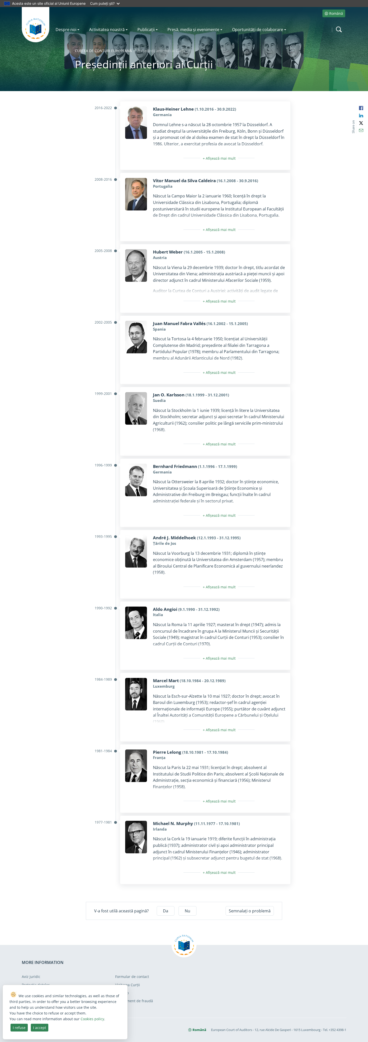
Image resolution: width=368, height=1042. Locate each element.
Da (165, 911)
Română (336, 13)
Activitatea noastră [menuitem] (107, 29)
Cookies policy (92, 1018)
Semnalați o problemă (250, 911)
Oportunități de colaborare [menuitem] (257, 29)
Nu (187, 911)
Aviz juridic (31, 976)
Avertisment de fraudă (134, 1000)
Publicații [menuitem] (146, 29)
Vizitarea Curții (127, 984)
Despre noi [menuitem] (66, 29)
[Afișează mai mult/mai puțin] (219, 158)
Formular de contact (132, 976)
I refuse (19, 1027)
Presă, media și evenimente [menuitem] (193, 29)
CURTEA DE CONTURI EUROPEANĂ (103, 50)
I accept (39, 1027)
